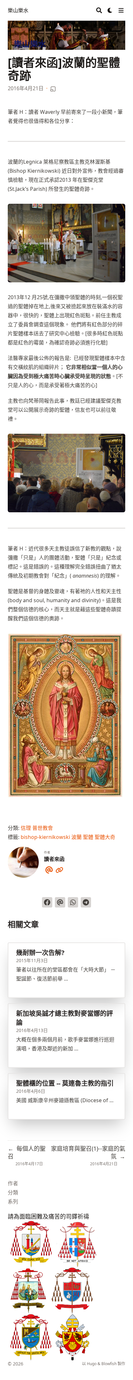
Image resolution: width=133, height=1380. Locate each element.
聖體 (88, 837)
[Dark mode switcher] (110, 10)
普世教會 (42, 827)
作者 (13, 1183)
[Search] (99, 10)
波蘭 (76, 837)
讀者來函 (54, 859)
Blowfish (109, 1363)
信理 (26, 827)
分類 (13, 1192)
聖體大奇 (105, 837)
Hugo (92, 1363)
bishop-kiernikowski (45, 837)
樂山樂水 (18, 10)
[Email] (49, 869)
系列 (13, 1201)
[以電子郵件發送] (60, 902)
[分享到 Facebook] (47, 902)
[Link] (59, 869)
